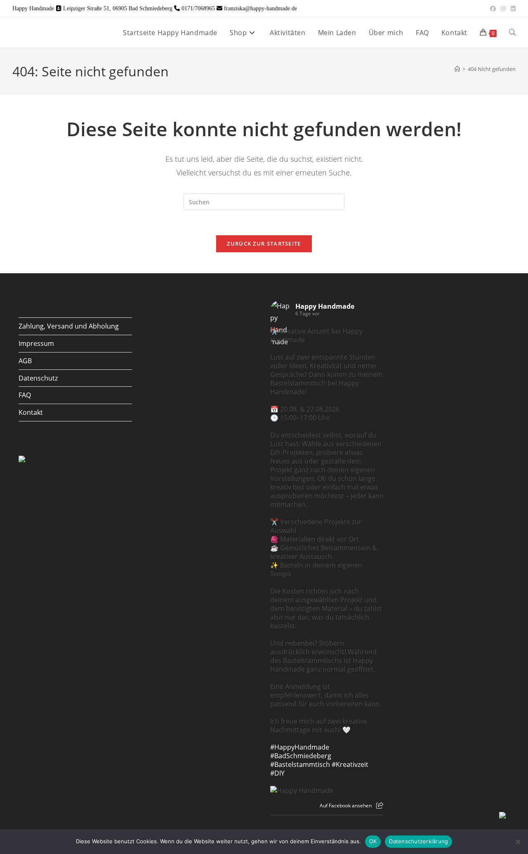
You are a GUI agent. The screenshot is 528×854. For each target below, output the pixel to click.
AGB (25, 360)
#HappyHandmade (299, 747)
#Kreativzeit (350, 764)
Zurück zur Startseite (264, 243)
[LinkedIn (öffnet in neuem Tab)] (512, 9)
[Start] (457, 69)
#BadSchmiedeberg (300, 755)
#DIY (277, 773)
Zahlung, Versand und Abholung (69, 326)
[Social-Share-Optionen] (380, 805)
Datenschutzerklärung (418, 841)
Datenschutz (38, 378)
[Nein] (518, 841)
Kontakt (31, 412)
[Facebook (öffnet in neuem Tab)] (493, 9)
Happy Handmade (324, 306)
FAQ (25, 395)
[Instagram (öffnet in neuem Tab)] (503, 9)
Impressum (36, 343)
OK (373, 841)
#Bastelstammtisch (300, 764)
